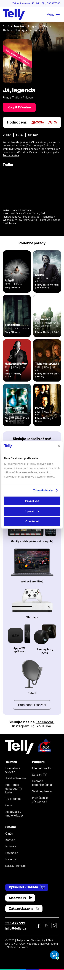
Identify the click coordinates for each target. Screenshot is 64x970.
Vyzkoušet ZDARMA (24, 887)
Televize (19, 26)
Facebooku (45, 722)
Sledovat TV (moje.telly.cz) (14, 813)
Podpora (38, 762)
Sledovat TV (18, 898)
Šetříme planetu (42, 791)
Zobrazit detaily (43, 490)
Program (33, 26)
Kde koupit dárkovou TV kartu (13, 788)
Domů (6, 26)
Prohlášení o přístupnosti (40, 799)
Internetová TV (41, 768)
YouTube (43, 726)
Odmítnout (32, 521)
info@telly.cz (15, 928)
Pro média (11, 853)
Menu (51, 14)
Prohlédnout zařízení (32, 705)
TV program (13, 799)
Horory (20, 30)
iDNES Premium (15, 865)
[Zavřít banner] (58, 446)
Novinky (10, 846)
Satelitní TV (39, 774)
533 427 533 (15, 923)
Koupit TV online (19, 107)
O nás (9, 833)
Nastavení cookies (17, 947)
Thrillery (7, 30)
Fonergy (10, 859)
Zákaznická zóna (21, 3)
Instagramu (22, 726)
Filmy (45, 26)
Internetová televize (12, 770)
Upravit (29, 511)
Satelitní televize (15, 778)
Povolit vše (32, 500)
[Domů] (14, 14)
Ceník (8, 805)
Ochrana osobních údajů (42, 783)
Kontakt (36, 3)
